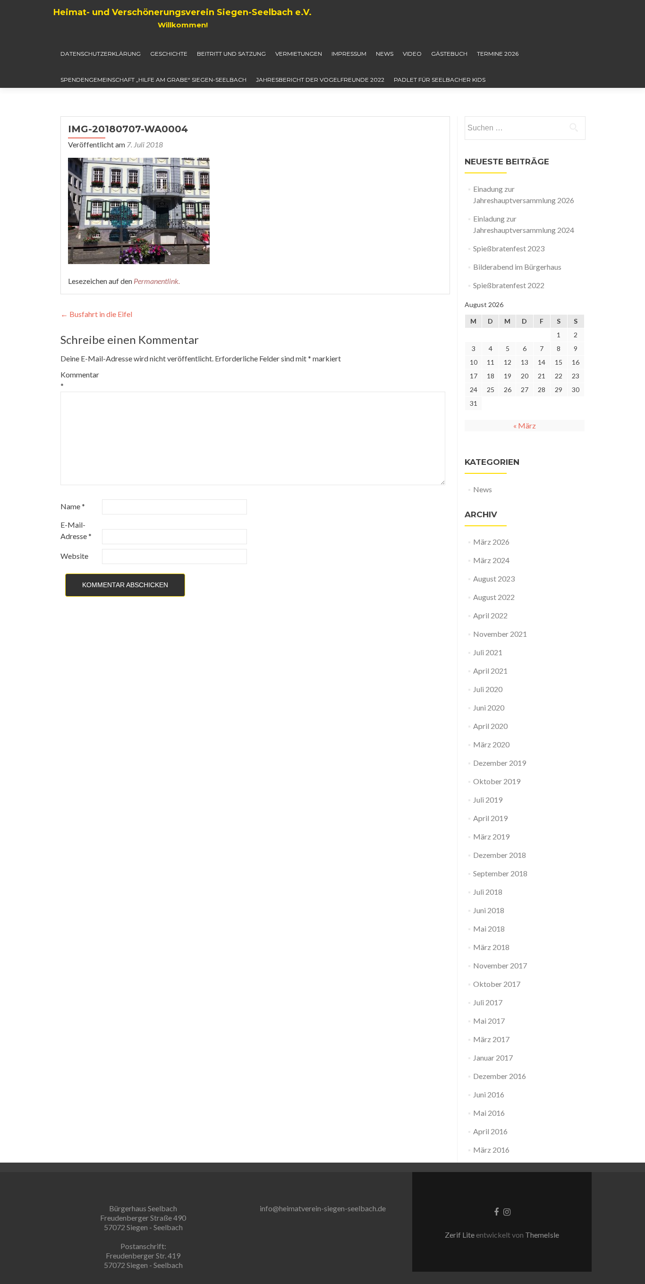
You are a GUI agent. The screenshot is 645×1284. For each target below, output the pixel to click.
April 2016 (490, 1131)
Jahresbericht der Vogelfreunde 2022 (320, 79)
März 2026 (491, 541)
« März (524, 425)
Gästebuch (449, 53)
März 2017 (491, 1039)
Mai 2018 (489, 928)
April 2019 (490, 817)
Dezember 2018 (499, 854)
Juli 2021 (487, 652)
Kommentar (79, 380)
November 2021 (500, 633)
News (384, 53)
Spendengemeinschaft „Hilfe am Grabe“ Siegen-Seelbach (153, 79)
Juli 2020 (487, 689)
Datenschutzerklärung (100, 53)
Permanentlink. (157, 280)
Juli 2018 (487, 891)
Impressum (348, 53)
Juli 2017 (487, 1002)
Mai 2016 (489, 1112)
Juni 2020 (488, 707)
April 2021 (490, 670)
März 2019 (491, 836)
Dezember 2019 (499, 762)
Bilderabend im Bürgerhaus (517, 266)
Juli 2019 (487, 799)
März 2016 (491, 1149)
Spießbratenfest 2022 (508, 285)
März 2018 (491, 946)
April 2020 (490, 725)
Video (412, 53)
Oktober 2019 (496, 781)
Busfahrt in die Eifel (96, 313)
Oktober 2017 (496, 983)
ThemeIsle (542, 1234)
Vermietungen (298, 53)
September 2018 (500, 873)
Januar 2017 (493, 1057)
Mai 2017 (489, 1020)
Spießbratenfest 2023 (508, 248)
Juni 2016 (488, 1094)
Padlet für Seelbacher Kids (439, 79)
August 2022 (494, 596)
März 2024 (491, 560)
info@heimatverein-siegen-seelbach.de (323, 1208)
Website (74, 555)
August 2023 (494, 578)
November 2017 (500, 965)
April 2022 (490, 615)
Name (72, 506)
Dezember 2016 (499, 1075)
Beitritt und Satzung (231, 53)
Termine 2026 (497, 53)
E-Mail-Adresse (76, 530)
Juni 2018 (488, 910)
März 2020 (491, 744)
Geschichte (168, 53)
